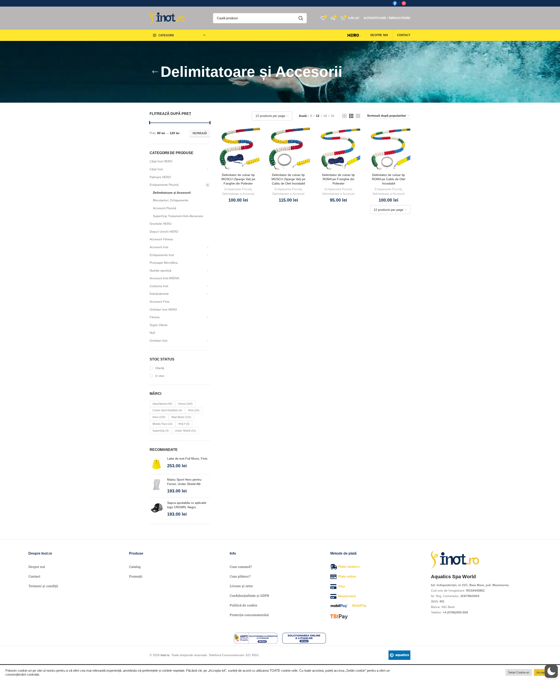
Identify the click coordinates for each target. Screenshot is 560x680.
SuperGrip (160, 430)
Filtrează (200, 133)
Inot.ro (165, 655)
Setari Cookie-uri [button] (518, 672)
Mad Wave (181, 417)
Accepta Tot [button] (544, 672)
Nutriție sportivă (160, 270)
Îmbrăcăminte (159, 293)
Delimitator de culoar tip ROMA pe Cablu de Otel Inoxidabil (388, 179)
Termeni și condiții (43, 586)
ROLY (183, 423)
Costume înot (159, 286)
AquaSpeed (162, 403)
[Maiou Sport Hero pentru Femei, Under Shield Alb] (157, 486)
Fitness (155, 317)
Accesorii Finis (160, 301)
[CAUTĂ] (300, 18)
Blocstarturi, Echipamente (170, 200)
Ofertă (159, 368)
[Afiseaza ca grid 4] (358, 116)
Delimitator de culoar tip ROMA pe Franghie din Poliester (338, 179)
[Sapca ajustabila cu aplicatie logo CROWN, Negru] (157, 509)
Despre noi (36, 566)
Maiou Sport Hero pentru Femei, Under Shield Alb (184, 482)
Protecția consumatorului (249, 615)
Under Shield (185, 430)
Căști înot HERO (161, 161)
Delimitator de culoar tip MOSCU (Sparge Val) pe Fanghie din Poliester (238, 179)
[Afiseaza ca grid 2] (344, 116)
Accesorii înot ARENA (164, 278)
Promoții (135, 576)
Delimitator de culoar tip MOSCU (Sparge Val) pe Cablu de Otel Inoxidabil (288, 179)
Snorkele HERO (161, 223)
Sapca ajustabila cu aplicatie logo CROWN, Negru (186, 505)
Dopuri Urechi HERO (164, 231)
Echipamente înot (162, 255)
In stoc (159, 376)
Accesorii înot (159, 247)
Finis (193, 410)
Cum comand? (241, 566)
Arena (185, 403)
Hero (158, 417)
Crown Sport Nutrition (167, 410)
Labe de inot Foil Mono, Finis (187, 458)
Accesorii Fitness (161, 239)
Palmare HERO (160, 177)
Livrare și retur (241, 586)
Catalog (135, 566)
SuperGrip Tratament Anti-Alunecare (178, 216)
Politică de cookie (243, 605)
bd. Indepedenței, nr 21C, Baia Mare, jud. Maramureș (470, 585)
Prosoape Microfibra (164, 262)
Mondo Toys (162, 423)
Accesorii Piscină (164, 208)
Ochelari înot (158, 340)
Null (152, 332)
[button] (551, 671)
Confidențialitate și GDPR (249, 595)
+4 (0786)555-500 (455, 612)
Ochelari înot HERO (163, 309)
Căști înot (156, 169)
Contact (34, 576)
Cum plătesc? (240, 576)
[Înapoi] (155, 71)
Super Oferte (159, 325)
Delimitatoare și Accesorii (172, 192)
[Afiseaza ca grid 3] (351, 116)
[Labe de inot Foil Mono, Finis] (157, 464)
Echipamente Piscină (164, 184)
